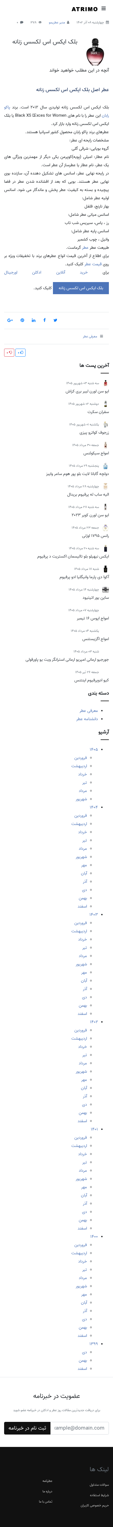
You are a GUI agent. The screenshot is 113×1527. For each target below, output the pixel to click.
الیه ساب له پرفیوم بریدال (88, 494)
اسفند (82, 906)
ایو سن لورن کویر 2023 (90, 515)
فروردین (80, 758)
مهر (84, 865)
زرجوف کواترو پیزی (94, 432)
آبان (84, 873)
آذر (85, 881)
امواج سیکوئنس (96, 453)
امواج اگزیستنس (95, 639)
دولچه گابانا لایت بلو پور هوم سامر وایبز (77, 474)
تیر (84, 782)
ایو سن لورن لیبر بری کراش (87, 391)
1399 (93, 1344)
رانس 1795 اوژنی (95, 535)
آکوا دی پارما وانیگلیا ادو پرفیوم (84, 577)
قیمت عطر (93, 264)
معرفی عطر (89, 710)
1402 (94, 1022)
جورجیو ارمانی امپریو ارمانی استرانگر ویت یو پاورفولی (67, 659)
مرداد (83, 791)
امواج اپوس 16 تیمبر (93, 618)
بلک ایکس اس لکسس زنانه (44, 42)
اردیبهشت (79, 766)
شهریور (81, 799)
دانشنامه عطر (87, 719)
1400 (94, 1236)
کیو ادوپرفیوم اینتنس (91, 680)
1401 (94, 1129)
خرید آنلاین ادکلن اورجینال (46, 272)
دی (84, 890)
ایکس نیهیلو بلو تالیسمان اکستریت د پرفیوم (73, 556)
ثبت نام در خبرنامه (27, 1428)
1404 (94, 807)
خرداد (82, 774)
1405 (94, 749)
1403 (93, 914)
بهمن (83, 898)
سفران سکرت (98, 412)
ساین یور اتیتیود (96, 597)
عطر (85, 247)
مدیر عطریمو (57, 22)
